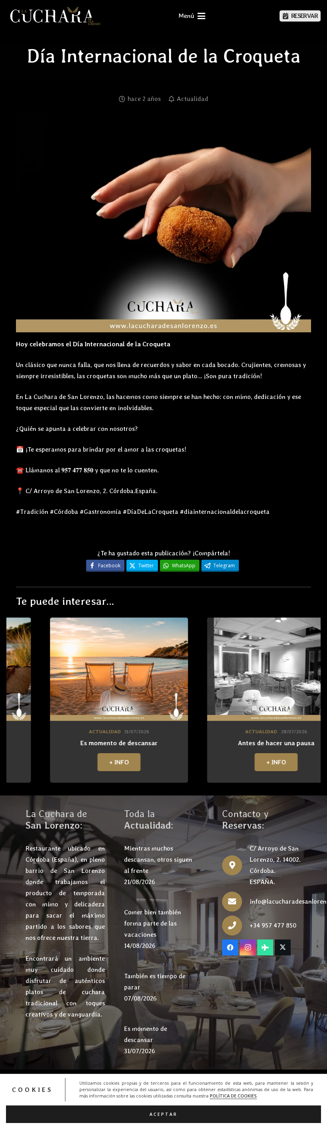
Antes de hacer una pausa (206, 743)
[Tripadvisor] (265, 947)
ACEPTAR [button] (163, 1114)
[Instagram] (248, 947)
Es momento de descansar (49, 743)
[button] (192, 16)
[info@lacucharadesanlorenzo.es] (236, 902)
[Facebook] (230, 947)
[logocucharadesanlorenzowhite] (55, 16)
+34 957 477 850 (273, 925)
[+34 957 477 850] (236, 926)
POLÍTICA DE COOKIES (233, 1096)
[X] (283, 947)
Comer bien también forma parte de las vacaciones (152, 923)
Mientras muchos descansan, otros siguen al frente (158, 859)
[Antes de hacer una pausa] (206, 669)
